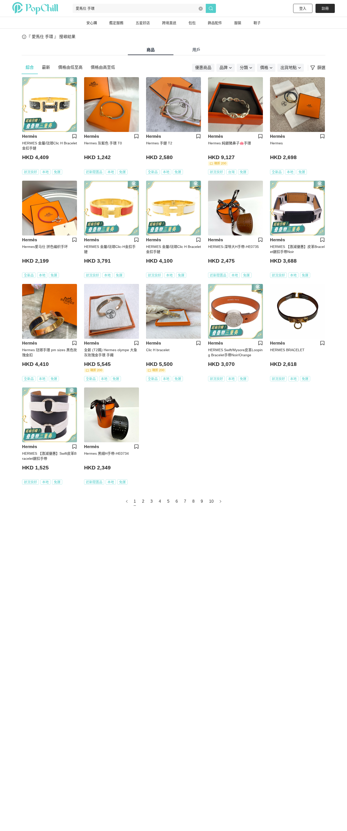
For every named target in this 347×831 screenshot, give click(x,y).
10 (211, 501)
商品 (151, 50)
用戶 (196, 50)
